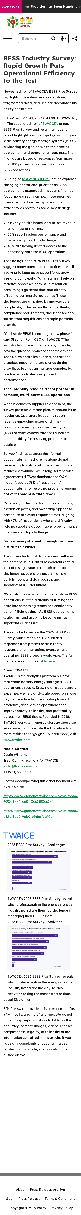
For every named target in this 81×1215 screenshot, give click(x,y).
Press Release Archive (47, 1190)
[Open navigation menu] (7, 38)
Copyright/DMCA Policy (27, 1208)
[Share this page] (75, 38)
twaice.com (53, 661)
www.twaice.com (16, 740)
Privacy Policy (61, 1208)
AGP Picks (10, 6)
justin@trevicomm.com (21, 766)
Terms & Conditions (60, 1199)
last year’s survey (36, 179)
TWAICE (49, 124)
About (21, 1190)
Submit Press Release (23, 1199)
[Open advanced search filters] (63, 38)
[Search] (53, 38)
